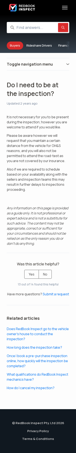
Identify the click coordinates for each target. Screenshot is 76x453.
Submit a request (56, 294)
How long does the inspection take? (34, 347)
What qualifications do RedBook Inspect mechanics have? (37, 377)
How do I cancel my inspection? (30, 388)
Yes (31, 274)
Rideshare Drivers (39, 45)
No (45, 274)
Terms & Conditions (38, 439)
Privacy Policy (38, 431)
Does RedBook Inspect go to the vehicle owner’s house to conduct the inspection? (38, 334)
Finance (64, 45)
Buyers (15, 45)
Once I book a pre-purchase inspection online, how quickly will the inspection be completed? (37, 361)
